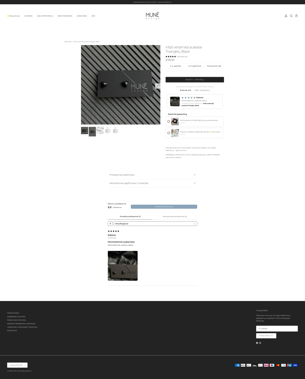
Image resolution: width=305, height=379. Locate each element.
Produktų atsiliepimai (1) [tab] (130, 216)
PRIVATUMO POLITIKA (16, 320)
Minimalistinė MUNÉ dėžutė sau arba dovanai (199, 120)
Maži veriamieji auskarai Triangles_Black (86, 42)
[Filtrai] (110, 223)
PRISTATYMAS (13, 313)
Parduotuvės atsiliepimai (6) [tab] (175, 216)
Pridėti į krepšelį (194, 80)
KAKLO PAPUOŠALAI (45, 16)
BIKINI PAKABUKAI (65, 16)
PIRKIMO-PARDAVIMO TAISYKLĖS (21, 324)
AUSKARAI (28, 16)
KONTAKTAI (12, 331)
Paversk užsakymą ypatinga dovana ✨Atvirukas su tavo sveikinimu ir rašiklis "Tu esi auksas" (201, 132)
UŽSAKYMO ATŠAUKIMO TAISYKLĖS (22, 327)
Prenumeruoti (266, 336)
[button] (171, 56)
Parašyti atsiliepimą (164, 206)
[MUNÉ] (152, 16)
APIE (93, 16)
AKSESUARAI (82, 16)
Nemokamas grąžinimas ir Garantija (129, 183)
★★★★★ (195, 90)
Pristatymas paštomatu (122, 174)
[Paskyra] (285, 15)
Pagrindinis (68, 42)
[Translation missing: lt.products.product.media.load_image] (120, 85)
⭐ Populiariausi (13, 16)
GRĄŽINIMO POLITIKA (16, 317)
